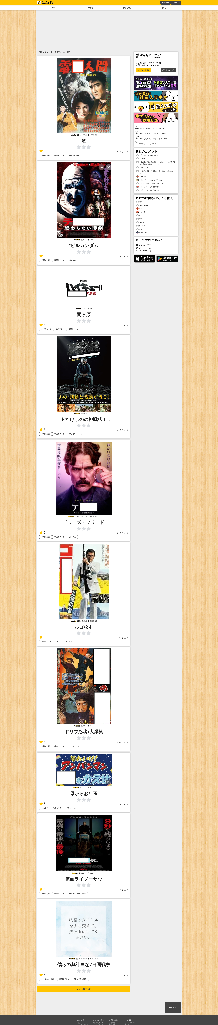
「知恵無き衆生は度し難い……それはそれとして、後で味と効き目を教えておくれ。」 (157, 163)
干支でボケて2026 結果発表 (145, 143)
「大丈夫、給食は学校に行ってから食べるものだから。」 (156, 172)
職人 (164, 8)
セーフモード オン (143, 70)
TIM (57, 642)
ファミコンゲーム (75, 434)
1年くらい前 (123, 325)
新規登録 (165, 2)
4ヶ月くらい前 (122, 742)
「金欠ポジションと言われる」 (149, 190)
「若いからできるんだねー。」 (149, 155)
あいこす (142, 226)
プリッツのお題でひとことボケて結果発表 (150, 133)
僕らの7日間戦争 (80, 979)
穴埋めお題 (46, 155)
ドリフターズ (74, 746)
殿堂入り (79, 1023)
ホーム (54, 8)
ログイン (176, 2)
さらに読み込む (84, 989)
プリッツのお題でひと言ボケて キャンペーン (152, 138)
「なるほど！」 (144, 176)
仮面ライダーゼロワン (77, 894)
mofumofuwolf (144, 205)
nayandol (142, 219)
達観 (140, 229)
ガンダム (72, 260)
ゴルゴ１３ (68, 642)
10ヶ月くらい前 (122, 430)
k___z (141, 215)
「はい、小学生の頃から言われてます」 (152, 183)
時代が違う (60, 329)
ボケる (90, 8)
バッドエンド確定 (48, 979)
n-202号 (142, 209)
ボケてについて (130, 1023)
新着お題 (112, 1023)
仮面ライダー (74, 155)
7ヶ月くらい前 (122, 890)
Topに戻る (172, 1007)
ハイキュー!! (46, 329)
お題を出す (127, 8)
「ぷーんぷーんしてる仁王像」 (149, 187)
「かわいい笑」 (144, 167)
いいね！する (144, 245)
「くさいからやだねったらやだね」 (151, 180)
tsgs (140, 202)
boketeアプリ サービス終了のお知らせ (149, 128)
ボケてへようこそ (168, 70)
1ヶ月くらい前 (123, 256)
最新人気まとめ (98, 1023)
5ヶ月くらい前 (122, 152)
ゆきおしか (143, 232)
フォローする (144, 247)
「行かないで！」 (145, 158)
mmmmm (142, 222)
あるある (45, 808)
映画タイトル (59, 155)
